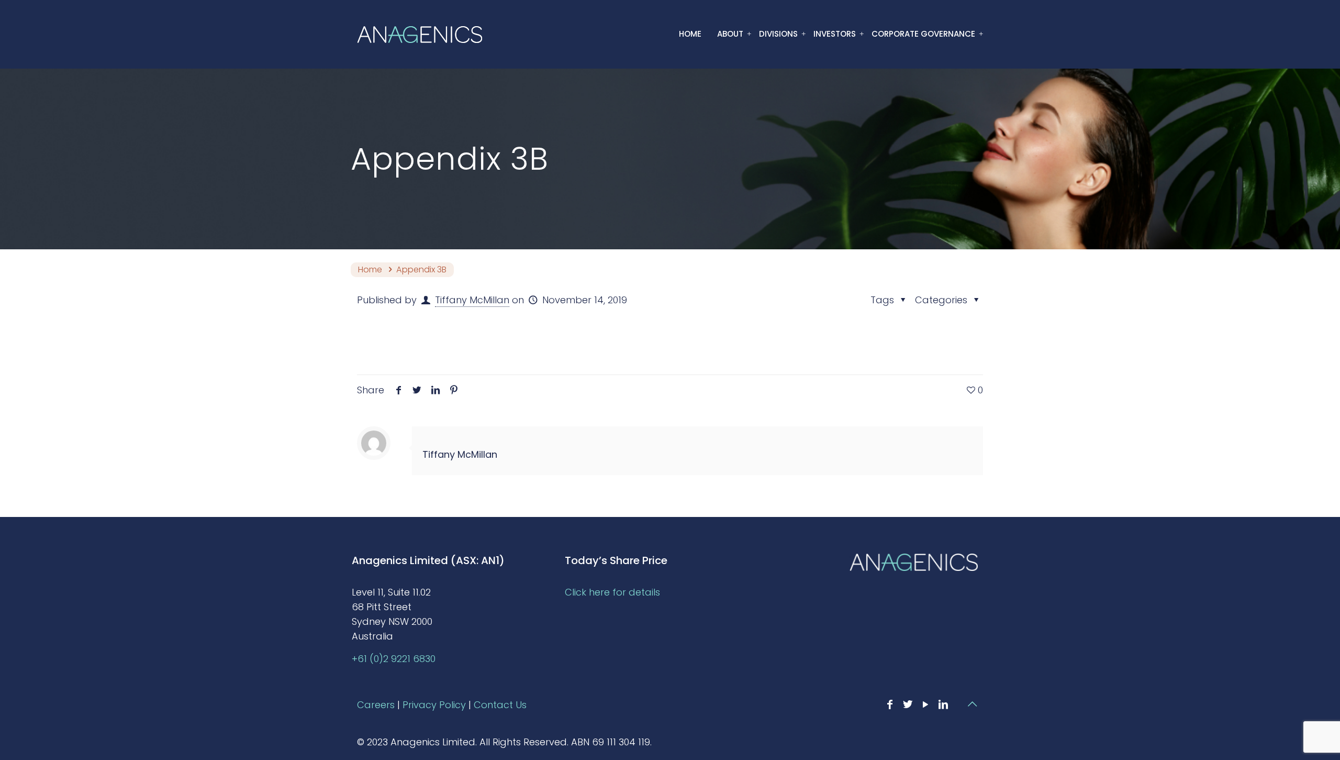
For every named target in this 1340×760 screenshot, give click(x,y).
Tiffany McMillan (472, 299)
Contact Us (500, 704)
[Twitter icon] (907, 704)
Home (370, 269)
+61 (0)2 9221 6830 (394, 658)
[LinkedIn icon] (943, 704)
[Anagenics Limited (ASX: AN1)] (420, 34)
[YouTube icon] (925, 704)
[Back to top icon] (972, 704)
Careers (376, 704)
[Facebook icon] (890, 704)
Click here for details (612, 592)
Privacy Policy (434, 704)
